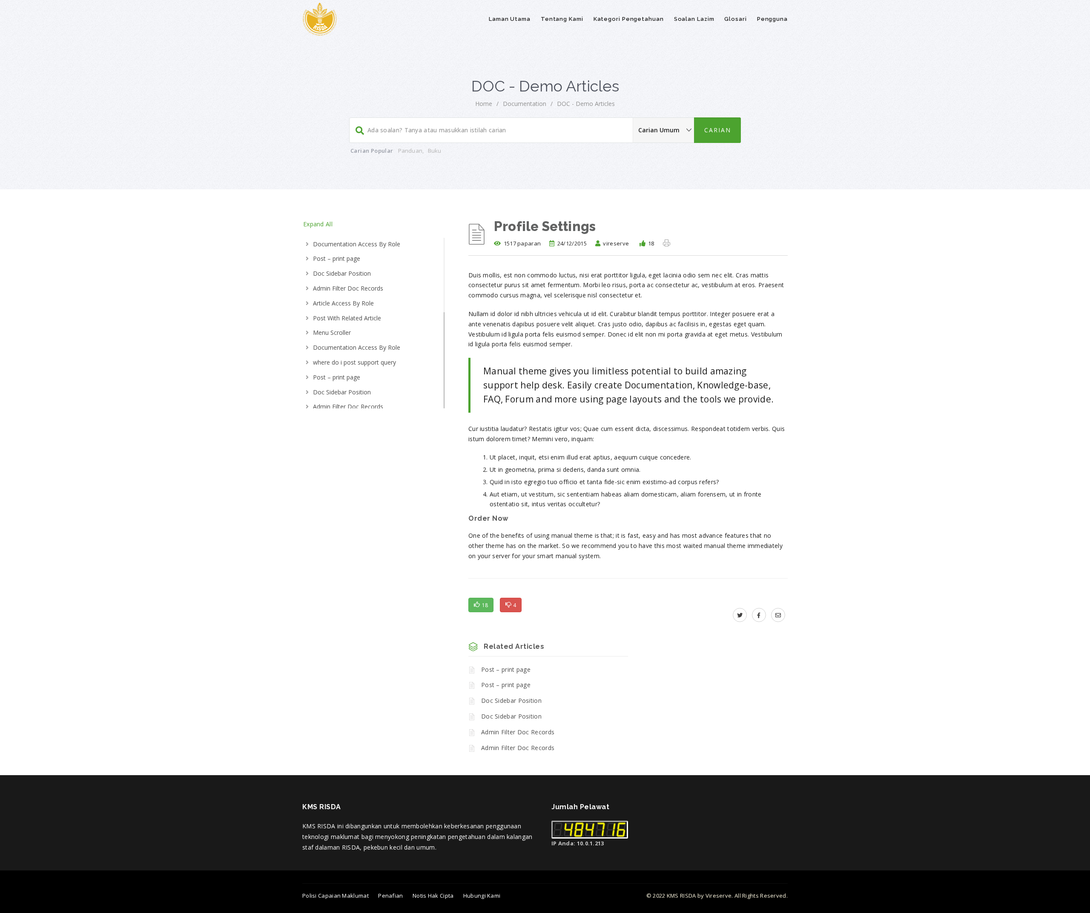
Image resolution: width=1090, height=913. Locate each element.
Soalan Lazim (694, 19)
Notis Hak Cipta (433, 895)
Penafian (390, 895)
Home (483, 104)
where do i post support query (354, 362)
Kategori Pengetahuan (629, 19)
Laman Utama (510, 19)
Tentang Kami (562, 19)
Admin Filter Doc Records (348, 288)
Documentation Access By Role (356, 244)
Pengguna (772, 19)
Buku (435, 150)
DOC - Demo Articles (586, 104)
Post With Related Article (347, 318)
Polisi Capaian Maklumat (335, 895)
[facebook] (759, 615)
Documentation (524, 104)
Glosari (735, 19)
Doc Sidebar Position (342, 273)
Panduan (410, 150)
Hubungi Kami (482, 895)
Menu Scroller (332, 332)
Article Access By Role (343, 303)
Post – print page (336, 258)
